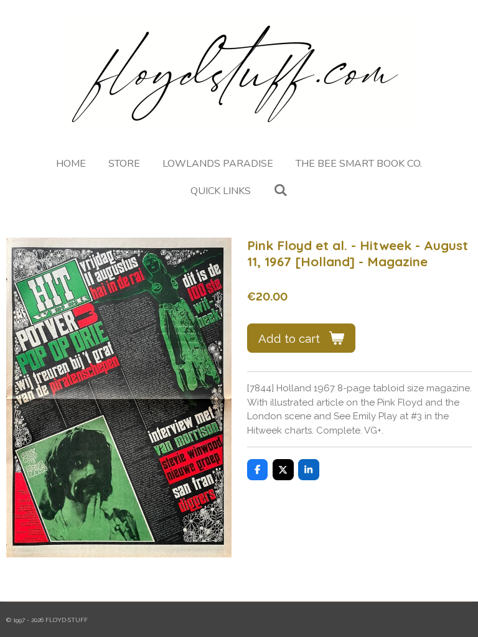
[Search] (280, 190)
